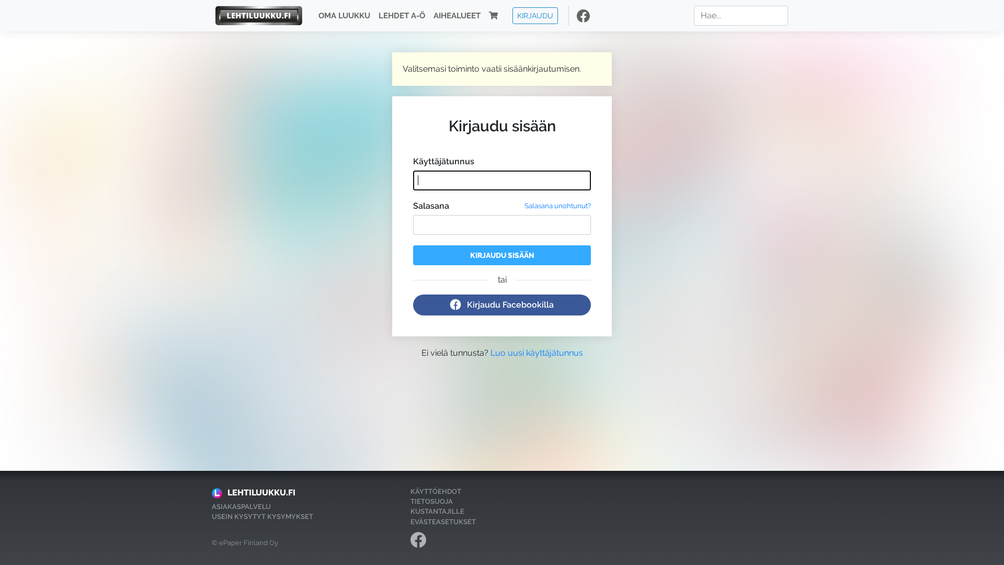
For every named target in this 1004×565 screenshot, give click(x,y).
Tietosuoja (431, 501)
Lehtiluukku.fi (261, 493)
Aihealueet (457, 15)
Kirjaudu (535, 15)
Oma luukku (344, 15)
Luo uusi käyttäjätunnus (536, 353)
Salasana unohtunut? (557, 206)
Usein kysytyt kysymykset (262, 517)
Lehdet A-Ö (402, 15)
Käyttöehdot (435, 491)
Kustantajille (437, 511)
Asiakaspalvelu (241, 507)
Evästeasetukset (443, 522)
